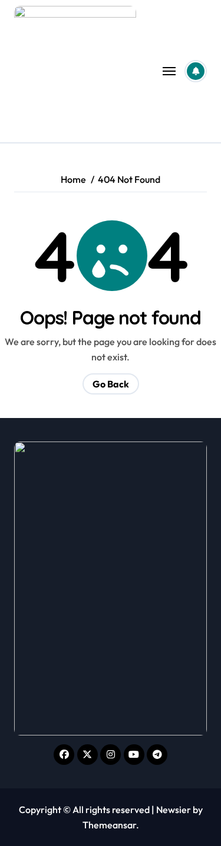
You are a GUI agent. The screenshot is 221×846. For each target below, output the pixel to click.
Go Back (111, 384)
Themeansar (109, 825)
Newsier (173, 809)
